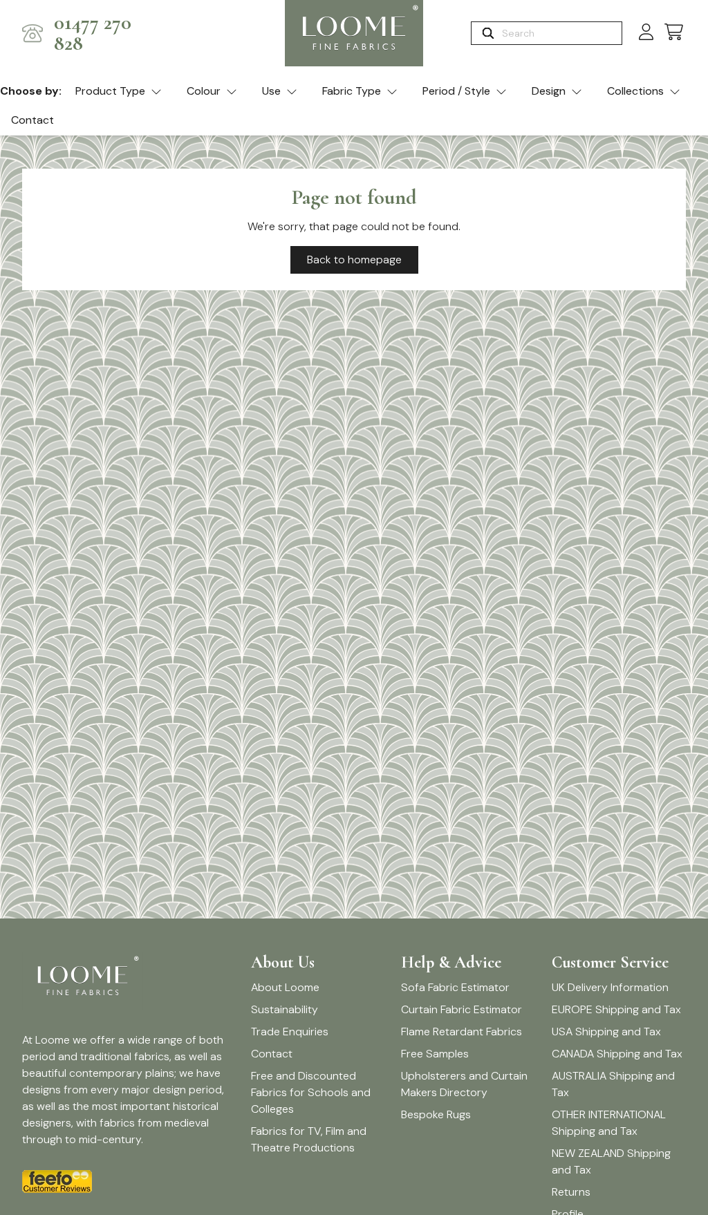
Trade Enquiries (289, 1031)
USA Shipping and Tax (606, 1031)
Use (271, 91)
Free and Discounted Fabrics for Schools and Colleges (311, 1092)
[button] (673, 32)
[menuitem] (118, 91)
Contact (32, 120)
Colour (204, 91)
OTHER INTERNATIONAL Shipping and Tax (609, 1122)
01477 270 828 (92, 33)
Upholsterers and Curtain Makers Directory (464, 1084)
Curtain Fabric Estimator (461, 1009)
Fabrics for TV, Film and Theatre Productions (308, 1139)
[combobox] (560, 33)
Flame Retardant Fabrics (461, 1031)
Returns (571, 1192)
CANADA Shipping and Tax (617, 1053)
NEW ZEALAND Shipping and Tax (611, 1161)
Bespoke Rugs (436, 1114)
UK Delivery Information (610, 987)
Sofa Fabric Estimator (455, 987)
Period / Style (456, 91)
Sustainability (284, 1009)
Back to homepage (354, 259)
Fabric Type (351, 91)
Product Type (110, 91)
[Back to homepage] (354, 33)
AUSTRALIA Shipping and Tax (613, 1084)
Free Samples (435, 1053)
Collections (635, 91)
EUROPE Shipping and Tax (616, 1009)
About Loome (285, 987)
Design (549, 91)
